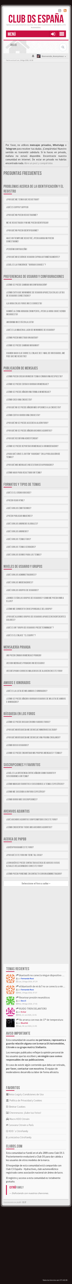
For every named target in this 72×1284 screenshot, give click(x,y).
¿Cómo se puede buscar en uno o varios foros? (28, 722)
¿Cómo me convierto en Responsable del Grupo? (29, 609)
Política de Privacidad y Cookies (25, 1100)
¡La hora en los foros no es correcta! (24, 303)
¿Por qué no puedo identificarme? (22, 230)
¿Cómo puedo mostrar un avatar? (22, 337)
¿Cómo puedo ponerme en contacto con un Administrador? (34, 873)
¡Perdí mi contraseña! (16, 249)
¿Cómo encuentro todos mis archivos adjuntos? (29, 827)
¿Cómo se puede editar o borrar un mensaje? (27, 384)
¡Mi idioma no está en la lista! (20, 322)
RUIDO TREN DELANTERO (33, 1008)
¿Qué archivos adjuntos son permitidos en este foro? (32, 819)
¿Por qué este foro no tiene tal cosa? (24, 855)
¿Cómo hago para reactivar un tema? (24, 472)
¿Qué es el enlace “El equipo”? (21, 635)
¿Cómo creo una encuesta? (19, 399)
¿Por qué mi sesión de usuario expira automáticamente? (33, 257)
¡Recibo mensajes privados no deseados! (25, 663)
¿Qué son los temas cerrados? (21, 547)
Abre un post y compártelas (38, 163)
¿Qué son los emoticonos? (18, 508)
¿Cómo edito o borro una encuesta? (23, 415)
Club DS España (36, 19)
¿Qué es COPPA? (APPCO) (17, 207)
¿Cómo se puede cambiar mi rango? (22, 345)
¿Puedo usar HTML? (15, 500)
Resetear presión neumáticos (34, 997)
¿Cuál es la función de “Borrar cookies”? (26, 264)
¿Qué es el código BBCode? (18, 492)
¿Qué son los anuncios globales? (22, 523)
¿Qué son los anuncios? (17, 531)
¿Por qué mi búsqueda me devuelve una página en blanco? (33, 737)
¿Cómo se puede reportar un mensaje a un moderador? (32, 446)
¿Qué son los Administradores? (21, 574)
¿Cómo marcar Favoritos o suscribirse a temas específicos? (35, 784)
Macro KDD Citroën (19, 1119)
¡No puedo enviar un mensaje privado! (23, 655)
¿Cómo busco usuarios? (17, 745)
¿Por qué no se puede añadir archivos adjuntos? (29, 430)
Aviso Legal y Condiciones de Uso (26, 1094)
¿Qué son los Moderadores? (19, 582)
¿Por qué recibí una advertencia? (22, 438)
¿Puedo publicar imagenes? (19, 516)
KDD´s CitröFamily (18, 1131)
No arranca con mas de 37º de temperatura (41, 1019)
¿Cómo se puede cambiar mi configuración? (26, 284)
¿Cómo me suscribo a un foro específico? (25, 791)
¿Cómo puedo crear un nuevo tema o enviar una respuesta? (34, 376)
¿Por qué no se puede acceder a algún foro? (27, 423)
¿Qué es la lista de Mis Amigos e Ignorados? (26, 691)
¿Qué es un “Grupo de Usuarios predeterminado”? (30, 627)
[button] (53, 34)
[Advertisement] (36, 102)
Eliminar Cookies (16, 1106)
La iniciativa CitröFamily (19, 1137)
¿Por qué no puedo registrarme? (22, 215)
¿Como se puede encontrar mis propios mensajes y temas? (34, 753)
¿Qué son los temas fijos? (18, 539)
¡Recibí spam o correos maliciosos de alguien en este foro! (34, 671)
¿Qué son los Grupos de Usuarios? (22, 590)
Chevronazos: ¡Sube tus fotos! (25, 1112)
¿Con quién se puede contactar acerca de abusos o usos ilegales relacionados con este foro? (33, 864)
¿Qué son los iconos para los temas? (24, 554)
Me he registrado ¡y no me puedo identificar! (27, 222)
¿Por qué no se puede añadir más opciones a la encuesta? (33, 407)
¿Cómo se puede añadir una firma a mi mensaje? (28, 392)
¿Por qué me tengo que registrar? (22, 199)
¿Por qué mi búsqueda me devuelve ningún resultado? (31, 729)
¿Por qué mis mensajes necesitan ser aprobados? (30, 465)
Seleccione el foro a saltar (35, 883)
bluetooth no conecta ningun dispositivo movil (43, 975)
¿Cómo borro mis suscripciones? (22, 799)
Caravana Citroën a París (21, 1125)
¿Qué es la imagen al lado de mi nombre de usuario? (30, 330)
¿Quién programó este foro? (20, 847)
